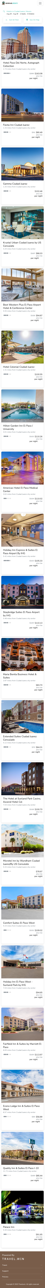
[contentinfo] (10, 3)
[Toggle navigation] (40, 3)
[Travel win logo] (22, 1258)
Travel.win (22, 1284)
